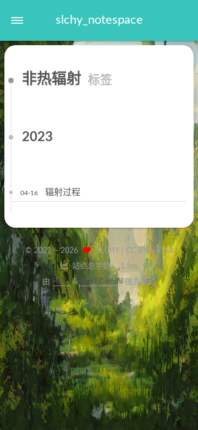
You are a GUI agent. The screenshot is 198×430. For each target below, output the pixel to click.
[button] (17, 20)
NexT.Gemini (101, 282)
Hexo (61, 282)
